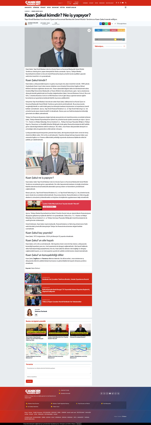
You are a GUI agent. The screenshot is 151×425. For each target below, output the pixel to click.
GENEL (59, 412)
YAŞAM (55, 414)
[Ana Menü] (125, 7)
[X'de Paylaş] (103, 23)
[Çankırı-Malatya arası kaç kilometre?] (36, 349)
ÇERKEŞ (43, 417)
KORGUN (64, 417)
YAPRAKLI (86, 417)
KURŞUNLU (70, 417)
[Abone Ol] (121, 24)
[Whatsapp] (115, 393)
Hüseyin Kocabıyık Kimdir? (78, 337)
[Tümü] (124, 46)
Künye (26, 412)
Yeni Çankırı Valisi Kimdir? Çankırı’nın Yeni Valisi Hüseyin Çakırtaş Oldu (34, 338)
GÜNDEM (36, 7)
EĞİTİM (62, 7)
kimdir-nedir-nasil (37, 11)
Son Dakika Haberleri (33, 406)
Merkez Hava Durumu (33, 403)
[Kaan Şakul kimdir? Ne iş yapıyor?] (58, 47)
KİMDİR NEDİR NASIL (30, 419)
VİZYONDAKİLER (48, 414)
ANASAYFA (28, 7)
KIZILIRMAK (58, 417)
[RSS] (118, 393)
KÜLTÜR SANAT (81, 412)
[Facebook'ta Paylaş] (100, 23)
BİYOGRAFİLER (46, 412)
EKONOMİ (55, 7)
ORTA (75, 417)
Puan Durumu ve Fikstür (84, 403)
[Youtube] (110, 393)
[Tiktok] (112, 393)
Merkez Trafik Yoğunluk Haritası (61, 403)
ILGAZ (53, 417)
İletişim (30, 412)
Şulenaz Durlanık (41, 311)
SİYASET (43, 7)
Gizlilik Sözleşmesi (37, 412)
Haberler (27, 11)
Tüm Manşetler (107, 403)
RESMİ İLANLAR (71, 7)
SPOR (49, 7)
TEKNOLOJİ (40, 414)
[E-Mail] (36, 315)
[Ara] (125, 3)
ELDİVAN (48, 417)
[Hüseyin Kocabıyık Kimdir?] (80, 329)
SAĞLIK (26, 414)
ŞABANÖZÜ (80, 417)
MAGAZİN (88, 412)
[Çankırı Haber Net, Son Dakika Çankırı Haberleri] (33, 3)
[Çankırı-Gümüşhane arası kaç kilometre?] (80, 349)
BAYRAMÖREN (37, 417)
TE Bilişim (124, 416)
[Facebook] (101, 393)
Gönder (29, 381)
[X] (104, 393)
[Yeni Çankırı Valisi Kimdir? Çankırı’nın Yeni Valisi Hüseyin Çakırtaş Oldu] (36, 329)
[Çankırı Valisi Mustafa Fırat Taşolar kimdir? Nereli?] (58, 329)
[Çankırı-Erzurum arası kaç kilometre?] (58, 349)
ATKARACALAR (28, 417)
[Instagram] (107, 393)
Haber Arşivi (56, 406)
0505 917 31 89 (65, 390)
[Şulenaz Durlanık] (30, 312)
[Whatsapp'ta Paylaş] (106, 23)
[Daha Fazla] (109, 23)
